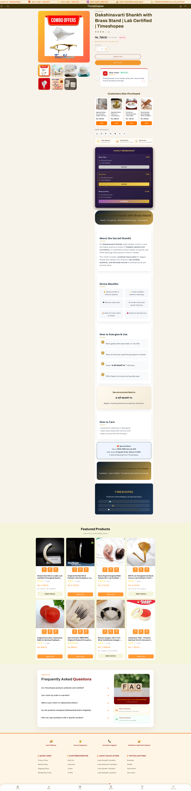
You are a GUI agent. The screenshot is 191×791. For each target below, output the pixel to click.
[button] (4, 6)
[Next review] (151, 78)
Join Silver (124, 167)
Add (101, 123)
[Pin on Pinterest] (106, 134)
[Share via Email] (111, 134)
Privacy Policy (43, 760)
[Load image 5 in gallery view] (44, 84)
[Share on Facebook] (115, 134)
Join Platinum (124, 201)
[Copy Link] (124, 134)
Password (71, 764)
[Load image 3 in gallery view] (70, 71)
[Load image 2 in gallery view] (57, 71)
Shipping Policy (43, 768)
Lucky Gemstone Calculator (107, 764)
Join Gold (124, 184)
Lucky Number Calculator (106, 768)
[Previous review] (97, 78)
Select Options (50, 594)
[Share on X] (120, 134)
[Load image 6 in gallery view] (57, 84)
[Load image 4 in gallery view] (84, 71)
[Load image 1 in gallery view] (44, 71)
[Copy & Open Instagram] (101, 134)
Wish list (71, 760)
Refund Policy (43, 764)
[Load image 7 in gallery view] (70, 84)
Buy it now (118, 63)
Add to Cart (80, 594)
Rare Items (131, 772)
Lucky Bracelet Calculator (106, 760)
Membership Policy (45, 772)
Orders (70, 768)
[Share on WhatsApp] (97, 134)
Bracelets (130, 760)
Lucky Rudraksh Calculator (106, 772)
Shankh (129, 764)
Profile (70, 772)
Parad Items (131, 768)
